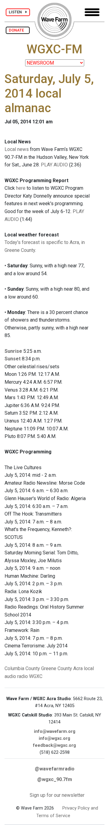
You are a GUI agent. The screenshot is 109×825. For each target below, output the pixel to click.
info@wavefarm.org (54, 731)
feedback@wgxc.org (54, 745)
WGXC (35, 676)
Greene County (56, 668)
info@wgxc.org (54, 738)
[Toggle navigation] (92, 12)
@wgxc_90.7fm (54, 779)
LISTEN (17, 12)
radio (22, 676)
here (20, 188)
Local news (17, 149)
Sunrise (13, 351)
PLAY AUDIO (54, 165)
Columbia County (22, 668)
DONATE (18, 30)
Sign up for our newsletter (57, 795)
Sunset (13, 359)
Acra (78, 668)
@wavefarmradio (54, 769)
